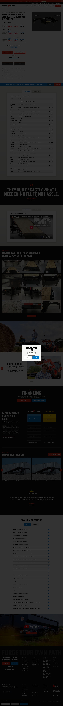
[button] (35, 357)
